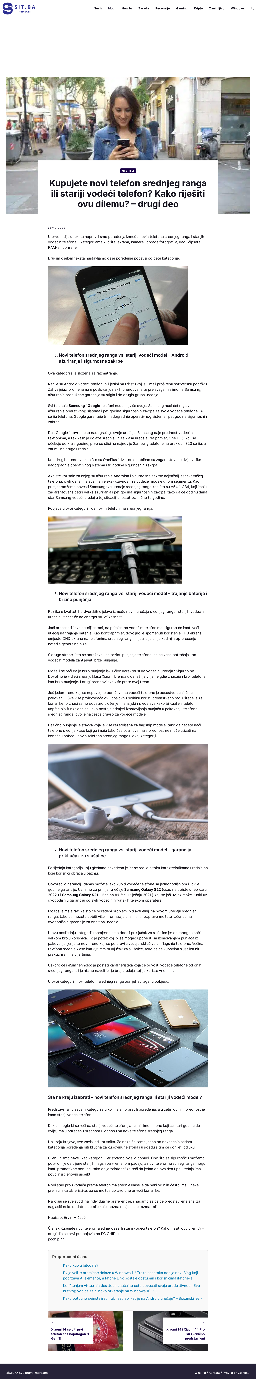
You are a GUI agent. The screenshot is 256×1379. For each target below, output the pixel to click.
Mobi (111, 8)
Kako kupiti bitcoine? (80, 1265)
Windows (238, 8)
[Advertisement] (128, 47)
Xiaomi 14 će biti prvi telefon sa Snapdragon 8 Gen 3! (70, 1333)
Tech (98, 8)
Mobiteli (128, 171)
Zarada (143, 8)
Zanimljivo (216, 8)
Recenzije (162, 8)
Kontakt (214, 1373)
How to (127, 8)
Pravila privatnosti (236, 1373)
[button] (251, 8)
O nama (200, 1373)
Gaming (182, 8)
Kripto (198, 8)
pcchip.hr (56, 1239)
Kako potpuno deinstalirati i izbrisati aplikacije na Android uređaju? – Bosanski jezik (132, 1298)
